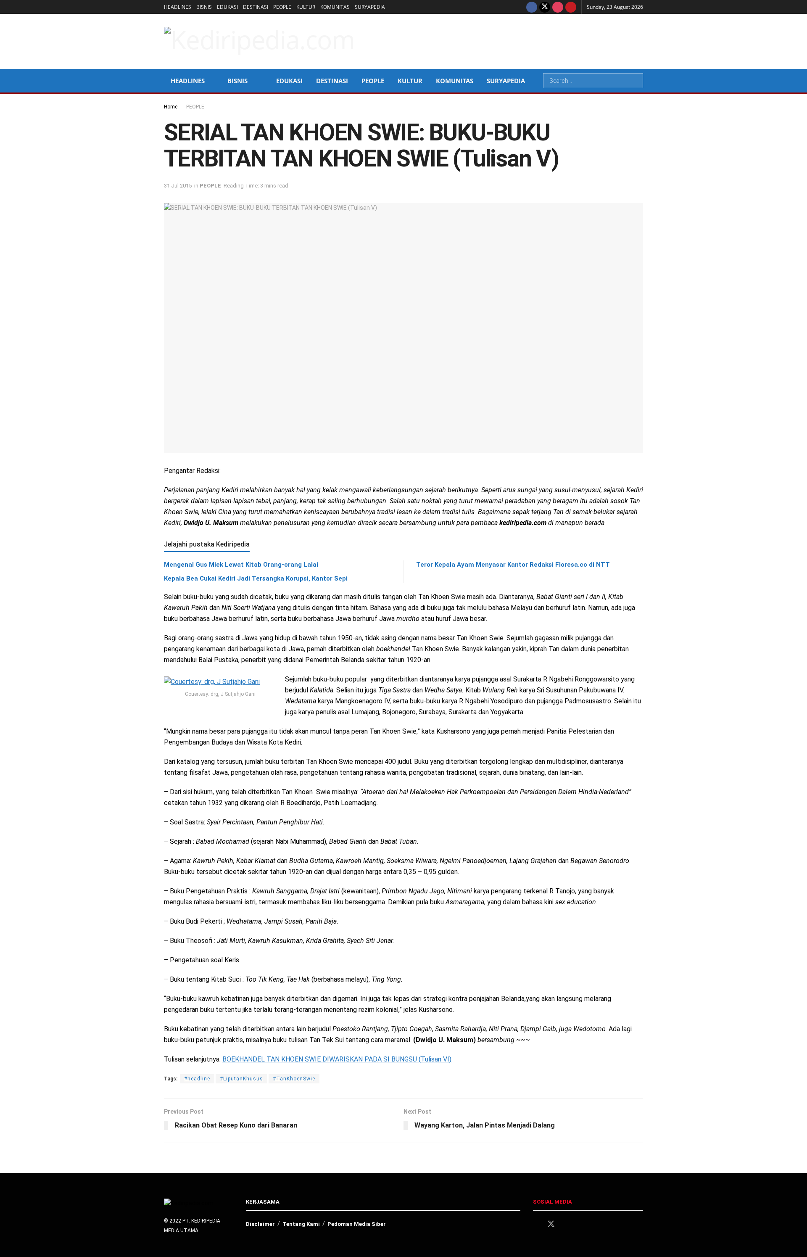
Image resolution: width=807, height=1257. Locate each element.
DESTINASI (255, 7)
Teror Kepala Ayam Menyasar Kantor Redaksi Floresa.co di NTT (513, 564)
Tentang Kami (301, 1224)
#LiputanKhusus (241, 1079)
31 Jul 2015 (178, 185)
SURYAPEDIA (370, 7)
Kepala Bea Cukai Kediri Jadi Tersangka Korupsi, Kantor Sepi (256, 578)
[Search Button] (636, 80)
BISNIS (204, 7)
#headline (197, 1079)
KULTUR (305, 7)
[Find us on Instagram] (557, 7)
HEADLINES (177, 7)
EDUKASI (227, 7)
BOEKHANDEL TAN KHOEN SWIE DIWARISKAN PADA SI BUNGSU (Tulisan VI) (336, 1059)
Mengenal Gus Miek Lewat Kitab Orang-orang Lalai (241, 564)
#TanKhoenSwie (294, 1079)
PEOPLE (282, 7)
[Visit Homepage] (259, 41)
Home (170, 107)
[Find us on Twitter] (544, 7)
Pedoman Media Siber (356, 1224)
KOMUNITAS (335, 7)
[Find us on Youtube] (570, 7)
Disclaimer (260, 1224)
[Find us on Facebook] (531, 7)
